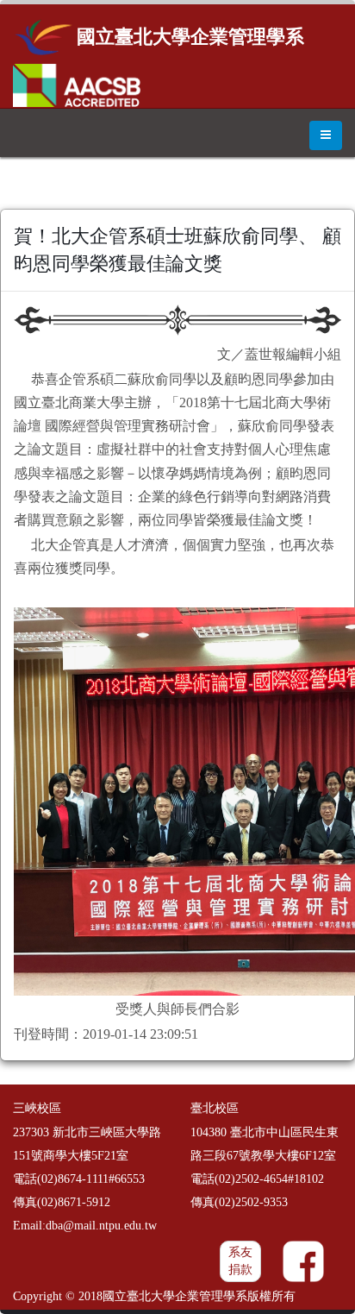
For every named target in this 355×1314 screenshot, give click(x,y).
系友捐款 (240, 1261)
